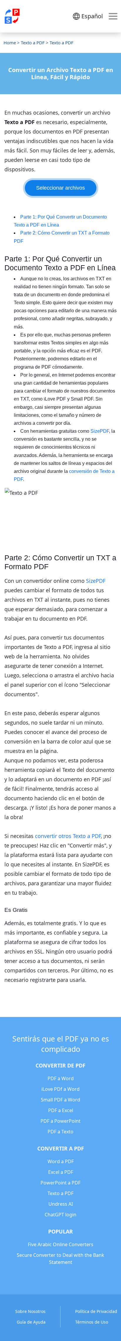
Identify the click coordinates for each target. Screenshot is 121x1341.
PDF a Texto (60, 1131)
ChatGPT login (60, 1214)
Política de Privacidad (96, 1311)
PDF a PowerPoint (60, 1121)
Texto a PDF (33, 42)
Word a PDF (61, 1161)
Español (92, 16)
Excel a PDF (60, 1172)
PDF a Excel (60, 1110)
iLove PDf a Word (60, 1089)
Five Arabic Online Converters (60, 1244)
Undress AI (60, 1204)
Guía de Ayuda (31, 1322)
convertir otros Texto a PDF (68, 835)
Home (10, 42)
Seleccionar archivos (60, 188)
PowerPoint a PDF (60, 1182)
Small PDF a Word (60, 1099)
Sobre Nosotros (30, 1311)
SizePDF (99, 431)
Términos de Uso (91, 1322)
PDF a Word (61, 1078)
